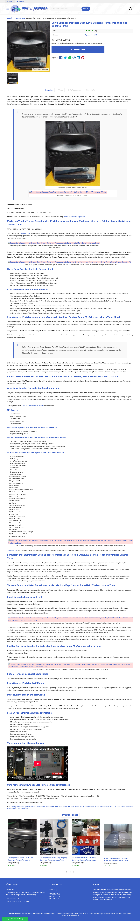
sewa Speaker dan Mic (78, 806)
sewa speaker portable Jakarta (33, 406)
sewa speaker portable (92, 806)
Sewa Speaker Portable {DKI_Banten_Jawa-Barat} (114, 806)
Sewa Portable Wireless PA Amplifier (47, 806)
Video (60, 90)
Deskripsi (49, 90)
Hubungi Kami (79, 49)
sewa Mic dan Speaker (17, 806)
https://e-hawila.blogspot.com (74, 217)
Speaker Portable (91, 35)
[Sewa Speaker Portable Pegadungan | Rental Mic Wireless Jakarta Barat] (54, 837)
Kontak (21, 2)
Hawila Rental (12, 550)
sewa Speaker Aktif (65, 806)
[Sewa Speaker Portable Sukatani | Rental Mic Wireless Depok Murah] (86, 837)
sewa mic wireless (30, 806)
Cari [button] (86, 9)
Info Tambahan (74, 90)
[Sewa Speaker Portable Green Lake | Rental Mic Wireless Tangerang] (22, 837)
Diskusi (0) (90, 90)
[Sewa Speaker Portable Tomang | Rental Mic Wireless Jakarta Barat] (118, 837)
